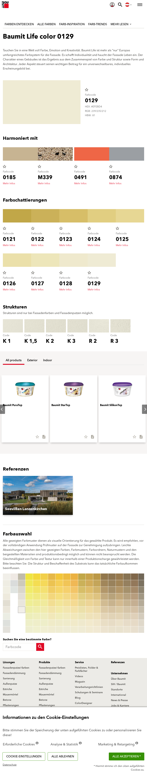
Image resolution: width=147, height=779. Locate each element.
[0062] (59, 583)
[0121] (82, 576)
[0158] (104, 623)
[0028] (29, 623)
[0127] (82, 616)
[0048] (44, 623)
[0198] (134, 623)
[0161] (112, 576)
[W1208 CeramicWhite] (6, 629)
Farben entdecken (19, 24)
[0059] (51, 629)
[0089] (74, 629)
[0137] (89, 616)
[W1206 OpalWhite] (6, 616)
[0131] (89, 576)
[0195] (134, 603)
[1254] (142, 596)
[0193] (134, 590)
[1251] (142, 576)
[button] (38, 495)
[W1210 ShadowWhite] (14, 583)
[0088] (74, 623)
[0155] (104, 603)
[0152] (104, 583)
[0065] (59, 603)
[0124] (82, 596)
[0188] (127, 623)
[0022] (29, 583)
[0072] (66, 583)
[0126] (82, 610)
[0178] (119, 623)
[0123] (82, 590)
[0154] (104, 596)
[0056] (51, 610)
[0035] (36, 603)
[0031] (36, 576)
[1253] (142, 590)
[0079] (66, 629)
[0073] (66, 590)
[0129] (82, 629)
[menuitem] (112, 4)
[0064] (59, 596)
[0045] (44, 603)
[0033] (36, 590)
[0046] (44, 610)
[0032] (36, 583)
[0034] (36, 596)
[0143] (97, 590)
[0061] (59, 576)
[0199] (134, 629)
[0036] (36, 610)
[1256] (142, 610)
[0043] (44, 590)
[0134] (89, 596)
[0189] (127, 629)
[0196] (134, 610)
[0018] (21, 603)
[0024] (29, 596)
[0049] (44, 629)
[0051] (51, 576)
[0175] (119, 603)
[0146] (97, 610)
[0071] (66, 576)
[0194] (134, 596)
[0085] (74, 603)
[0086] (74, 610)
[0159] (104, 629)
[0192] (134, 583)
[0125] (82, 603)
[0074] (66, 596)
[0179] (119, 629)
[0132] (89, 583)
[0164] (112, 596)
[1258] (142, 623)
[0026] (29, 610)
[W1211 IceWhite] (14, 590)
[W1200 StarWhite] (6, 576)
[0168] (112, 623)
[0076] (66, 610)
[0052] (51, 583)
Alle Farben (46, 24)
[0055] (51, 603)
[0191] (134, 576)
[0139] (89, 629)
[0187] (127, 616)
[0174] (119, 596)
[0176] (119, 610)
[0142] (97, 583)
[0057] (51, 616)
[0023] (29, 590)
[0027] (29, 616)
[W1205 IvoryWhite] (6, 610)
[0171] (119, 576)
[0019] (21, 610)
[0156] (104, 610)
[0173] (119, 590)
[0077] (66, 616)
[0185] (127, 603)
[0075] (66, 603)
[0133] (89, 590)
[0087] (74, 616)
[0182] (127, 583)
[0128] (82, 623)
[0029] (29, 629)
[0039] (36, 629)
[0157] (104, 616)
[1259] (142, 629)
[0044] (44, 596)
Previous (3, 603)
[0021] (29, 576)
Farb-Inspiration (72, 24)
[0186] (127, 610)
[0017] (21, 596)
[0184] (127, 596)
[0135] (89, 603)
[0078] (66, 623)
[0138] (89, 623)
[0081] (74, 576)
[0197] (134, 616)
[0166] (112, 610)
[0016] (21, 590)
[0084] (74, 596)
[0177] (119, 616)
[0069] (59, 629)
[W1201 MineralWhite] (6, 583)
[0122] (82, 583)
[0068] (59, 623)
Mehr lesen (120, 24)
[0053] (51, 590)
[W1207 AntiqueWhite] (6, 623)
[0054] (51, 596)
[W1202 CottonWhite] (6, 590)
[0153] (104, 590)
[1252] (142, 583)
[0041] (44, 576)
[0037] (36, 616)
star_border (86, 90)
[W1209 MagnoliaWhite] (14, 576)
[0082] (74, 583)
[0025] (29, 603)
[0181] (127, 576)
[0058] (51, 623)
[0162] (112, 583)
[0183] (127, 590)
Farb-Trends (97, 24)
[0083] (74, 590)
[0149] (97, 629)
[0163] (112, 590)
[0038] (36, 623)
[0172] (119, 583)
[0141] (97, 576)
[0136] (89, 610)
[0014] (21, 576)
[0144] (97, 596)
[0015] (21, 583)
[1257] (142, 616)
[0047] (44, 616)
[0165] (112, 603)
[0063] (59, 590)
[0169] (112, 629)
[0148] (97, 623)
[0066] (59, 610)
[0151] (104, 576)
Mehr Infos (9, 183)
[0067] (59, 616)
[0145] (97, 603)
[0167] (112, 616)
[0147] (97, 616)
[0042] (44, 583)
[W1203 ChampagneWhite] (6, 596)
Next (142, 409)
